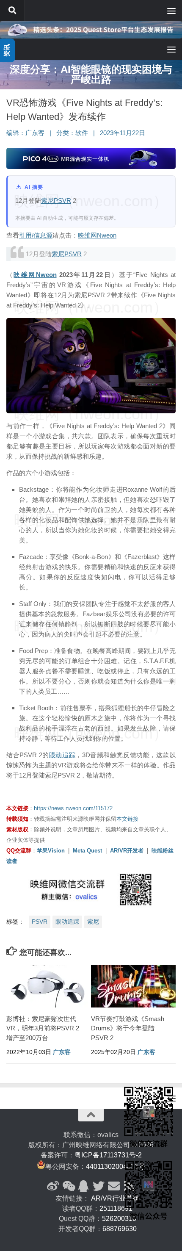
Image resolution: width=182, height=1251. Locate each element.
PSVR (62, 200)
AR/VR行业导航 (115, 1198)
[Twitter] (99, 1186)
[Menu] (171, 10)
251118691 (115, 1208)
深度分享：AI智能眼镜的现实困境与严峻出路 (91, 74)
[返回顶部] (91, 1115)
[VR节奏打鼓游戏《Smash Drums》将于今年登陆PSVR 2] (133, 986)
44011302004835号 (115, 1166)
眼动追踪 (62, 754)
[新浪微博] (53, 1186)
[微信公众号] (68, 1186)
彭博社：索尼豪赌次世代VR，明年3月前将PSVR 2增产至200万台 (42, 1028)
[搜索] (12, 10)
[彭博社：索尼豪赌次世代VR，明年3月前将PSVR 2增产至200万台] (48, 986)
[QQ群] (83, 1186)
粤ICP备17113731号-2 (108, 1155)
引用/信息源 (35, 235)
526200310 (119, 1218)
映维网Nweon (97, 235)
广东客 (34, 133)
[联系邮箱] (114, 1186)
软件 (81, 133)
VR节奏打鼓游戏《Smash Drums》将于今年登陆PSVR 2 (127, 1028)
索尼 (47, 200)
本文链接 (127, 819)
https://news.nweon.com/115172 (73, 808)
